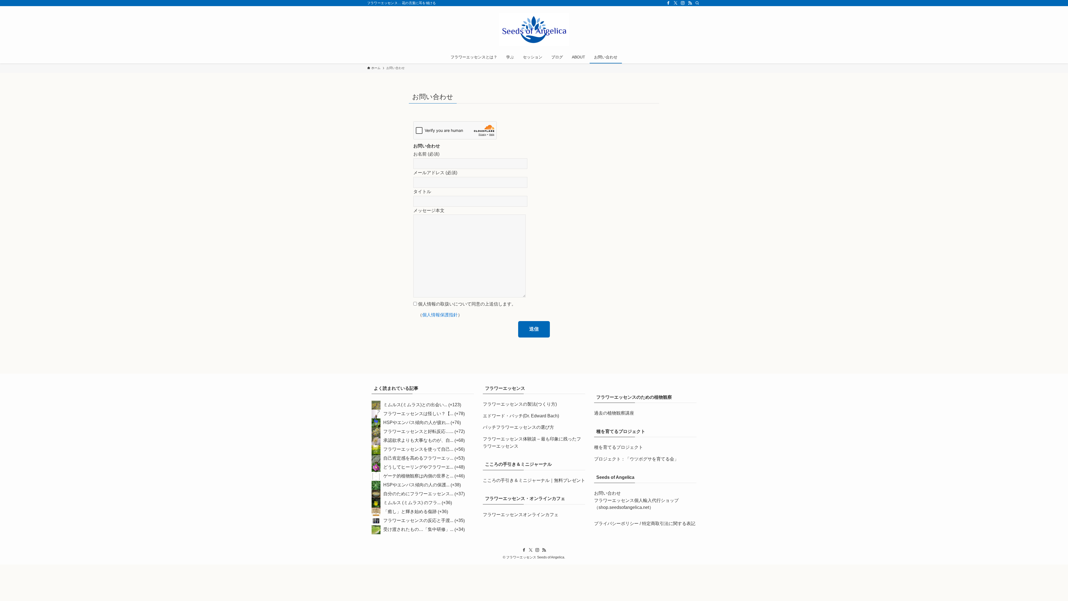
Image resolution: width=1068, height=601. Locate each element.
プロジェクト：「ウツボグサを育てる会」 (636, 459)
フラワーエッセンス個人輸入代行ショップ (636, 500)
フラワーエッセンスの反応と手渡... (418, 520)
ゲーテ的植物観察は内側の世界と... (418, 476)
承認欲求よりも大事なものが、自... (418, 440)
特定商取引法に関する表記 (668, 523)
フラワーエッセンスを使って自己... (418, 449)
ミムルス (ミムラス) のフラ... (412, 503)
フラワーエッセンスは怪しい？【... (418, 414)
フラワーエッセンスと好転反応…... (418, 431)
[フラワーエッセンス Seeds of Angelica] (534, 29)
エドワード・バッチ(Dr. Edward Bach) (521, 415)
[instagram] (682, 3)
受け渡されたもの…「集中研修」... (418, 529)
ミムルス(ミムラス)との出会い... (415, 405)
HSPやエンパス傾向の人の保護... (416, 485)
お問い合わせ (607, 493)
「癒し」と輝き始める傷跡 (410, 511)
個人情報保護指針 (440, 314)
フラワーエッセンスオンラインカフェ (520, 514)
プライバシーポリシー (616, 523)
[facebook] (668, 3)
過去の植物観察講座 (614, 413)
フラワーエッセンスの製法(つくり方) (520, 404)
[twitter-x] (675, 3)
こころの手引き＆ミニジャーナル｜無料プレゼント (534, 480)
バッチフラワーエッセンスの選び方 (518, 427)
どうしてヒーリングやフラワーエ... (418, 467)
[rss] (690, 3)
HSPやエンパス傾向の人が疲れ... (416, 422)
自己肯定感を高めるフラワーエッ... (418, 458)
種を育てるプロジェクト (618, 447)
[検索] (697, 3)
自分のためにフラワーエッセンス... (418, 494)
